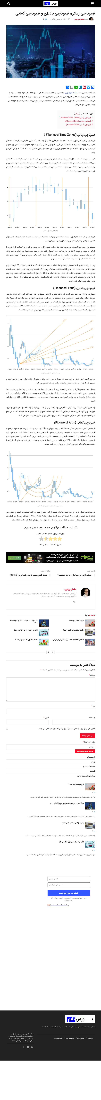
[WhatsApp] (76, 87)
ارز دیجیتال (91, 757)
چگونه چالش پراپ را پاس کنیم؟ (73, 630)
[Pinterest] (84, 87)
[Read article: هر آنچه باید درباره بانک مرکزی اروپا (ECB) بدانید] (44, 623)
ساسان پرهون (79, 19)
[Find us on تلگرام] (28, 1047)
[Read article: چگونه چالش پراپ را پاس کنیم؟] (90, 632)
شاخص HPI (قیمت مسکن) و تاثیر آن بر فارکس (68, 639)
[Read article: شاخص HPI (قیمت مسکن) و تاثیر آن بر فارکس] (90, 642)
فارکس (53, 19)
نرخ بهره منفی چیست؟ (76, 620)
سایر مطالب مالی (89, 766)
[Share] (68, 87)
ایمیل (46, 717)
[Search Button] (8, 3)
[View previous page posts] (53, 652)
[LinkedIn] (80, 87)
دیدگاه (92, 675)
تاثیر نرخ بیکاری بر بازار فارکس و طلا (26, 630)
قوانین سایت (58, 1038)
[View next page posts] (48, 652)
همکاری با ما (70, 1038)
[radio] (59, 539)
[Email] (72, 87)
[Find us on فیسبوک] (23, 1047)
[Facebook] (93, 87)
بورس (58, 19)
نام (93, 706)
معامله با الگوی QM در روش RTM (26, 639)
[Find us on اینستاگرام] (32, 1047)
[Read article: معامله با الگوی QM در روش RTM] (44, 642)
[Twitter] (88, 87)
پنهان (77, 114)
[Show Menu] (92, 3)
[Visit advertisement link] (50, 961)
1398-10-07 (66, 19)
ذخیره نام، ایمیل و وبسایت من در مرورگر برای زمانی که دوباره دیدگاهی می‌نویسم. (66, 728)
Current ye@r (89, 742)
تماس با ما (80, 1038)
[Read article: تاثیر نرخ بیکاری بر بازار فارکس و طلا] (44, 632)
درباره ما (90, 1038)
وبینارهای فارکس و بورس (86, 776)
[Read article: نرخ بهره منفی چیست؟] (90, 623)
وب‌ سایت (91, 717)
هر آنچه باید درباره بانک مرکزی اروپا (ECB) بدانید (24, 621)
